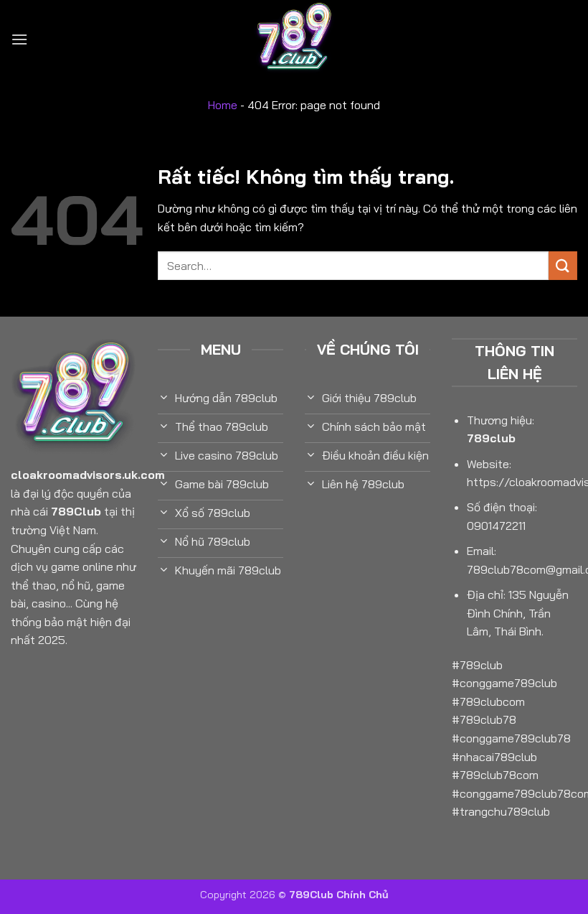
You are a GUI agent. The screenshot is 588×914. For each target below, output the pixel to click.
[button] (19, 39)
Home (222, 105)
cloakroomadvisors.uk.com (88, 474)
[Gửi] (563, 265)
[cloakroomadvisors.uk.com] (294, 39)
